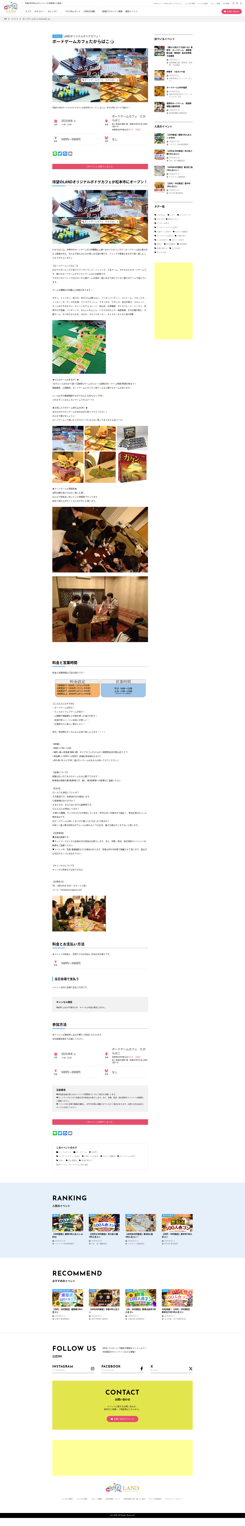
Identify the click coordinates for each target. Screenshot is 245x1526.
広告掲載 (226, 3)
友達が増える (86, 1160)
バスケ (172, 215)
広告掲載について (113, 1499)
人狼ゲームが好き (91, 1156)
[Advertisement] (173, 301)
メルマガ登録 (203, 3)
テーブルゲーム (65, 1152)
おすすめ (160, 219)
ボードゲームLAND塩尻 (177, 87)
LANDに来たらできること (173, 3)
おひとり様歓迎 (109, 1156)
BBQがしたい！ (174, 219)
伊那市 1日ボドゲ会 (176, 72)
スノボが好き (162, 240)
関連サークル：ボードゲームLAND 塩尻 (72, 1165)
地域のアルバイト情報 (112, 11)
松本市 (94, 1152)
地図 (138, 130)
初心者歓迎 (72, 1160)
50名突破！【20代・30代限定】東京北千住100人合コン (176, 1310)
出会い (61, 1160)
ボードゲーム (81, 1152)
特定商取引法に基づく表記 (134, 1499)
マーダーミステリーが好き (69, 1156)
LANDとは (157, 3)
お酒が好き (181, 236)
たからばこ (161, 215)
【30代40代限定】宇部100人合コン (104, 1310)
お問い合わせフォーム (124, 1419)
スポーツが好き (178, 240)
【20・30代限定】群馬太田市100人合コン (140, 1310)
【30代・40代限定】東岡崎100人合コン (67, 1310)
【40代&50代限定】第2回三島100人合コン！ (139, 1235)
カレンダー (53, 11)
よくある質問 (190, 3)
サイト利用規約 (155, 1499)
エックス (154, 1368)
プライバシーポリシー (174, 1499)
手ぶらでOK (161, 252)
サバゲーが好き (163, 223)
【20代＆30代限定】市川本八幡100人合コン (103, 1235)
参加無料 (183, 244)
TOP (5, 19)
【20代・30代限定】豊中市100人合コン (177, 1235)
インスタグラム (62, 1368)
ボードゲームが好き (128, 1156)
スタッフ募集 (215, 3)
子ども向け (176, 248)
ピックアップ (185, 215)
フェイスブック (111, 1368)
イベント (14, 19)
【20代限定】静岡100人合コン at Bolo (67, 1235)
